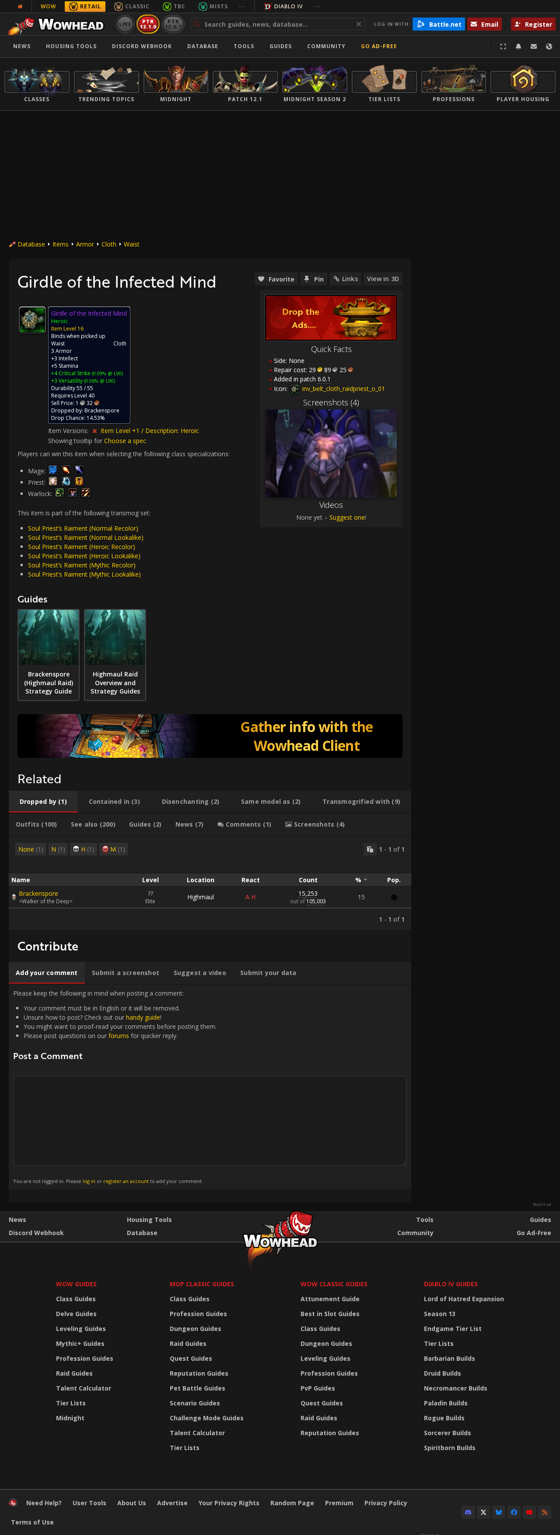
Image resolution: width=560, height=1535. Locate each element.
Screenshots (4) (331, 402)
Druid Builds (442, 1373)
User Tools (89, 1503)
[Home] (58, 24)
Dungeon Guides (195, 1328)
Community (326, 46)
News (22, 46)
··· (242, 6)
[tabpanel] (210, 883)
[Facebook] (514, 1512)
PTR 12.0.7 (173, 24)
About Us (131, 1503)
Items (60, 244)
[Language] (549, 46)
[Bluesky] (498, 1512)
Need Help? (44, 1503)
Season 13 (439, 1314)
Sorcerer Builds (447, 1433)
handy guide (143, 1017)
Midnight (70, 1418)
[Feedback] (533, 46)
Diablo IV (288, 6)
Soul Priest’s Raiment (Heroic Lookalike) (84, 556)
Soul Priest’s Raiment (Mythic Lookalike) (84, 574)
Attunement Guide (330, 1299)
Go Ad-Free (379, 46)
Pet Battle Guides (197, 1388)
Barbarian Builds (449, 1358)
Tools (425, 1219)
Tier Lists (71, 1403)
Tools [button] (244, 46)
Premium (339, 1503)
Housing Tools (149, 1219)
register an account (126, 1181)
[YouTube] (529, 1512)
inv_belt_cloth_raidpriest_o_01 (343, 388)
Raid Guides (74, 1373)
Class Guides (76, 1299)
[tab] (43, 802)
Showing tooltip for (76, 441)
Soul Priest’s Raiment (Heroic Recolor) (81, 546)
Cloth (109, 244)
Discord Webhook (142, 46)
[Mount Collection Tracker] (210, 736)
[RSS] (544, 1512)
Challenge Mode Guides (207, 1418)
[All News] (20, 6)
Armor (85, 244)
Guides (281, 46)
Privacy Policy (385, 1503)
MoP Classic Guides (202, 1284)
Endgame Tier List (453, 1328)
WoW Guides (76, 1284)
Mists (219, 6)
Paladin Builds (446, 1403)
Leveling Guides (81, 1328)
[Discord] (468, 1512)
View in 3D (383, 279)
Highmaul (200, 897)
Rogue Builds (444, 1418)
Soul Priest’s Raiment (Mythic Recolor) (82, 565)
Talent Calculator (83, 1388)
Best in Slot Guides (330, 1314)
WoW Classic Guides (334, 1284)
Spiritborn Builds (450, 1447)
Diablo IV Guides (451, 1284)
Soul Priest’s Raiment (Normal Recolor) (83, 528)
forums (118, 1036)
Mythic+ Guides (80, 1343)
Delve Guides (76, 1314)
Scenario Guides (195, 1403)
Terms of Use (32, 1522)
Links (350, 279)
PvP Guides (318, 1388)
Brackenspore (38, 893)
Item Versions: (69, 430)
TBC (180, 6)
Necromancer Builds (455, 1388)
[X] (483, 1512)
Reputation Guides (199, 1373)
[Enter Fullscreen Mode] (503, 46)
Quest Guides (191, 1358)
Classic (137, 6)
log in (89, 1181)
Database (202, 46)
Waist (132, 244)
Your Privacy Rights (229, 1503)
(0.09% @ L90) (107, 373)
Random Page (292, 1503)
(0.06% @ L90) (99, 380)
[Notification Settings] (518, 46)
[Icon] (32, 320)
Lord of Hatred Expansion (464, 1299)
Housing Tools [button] (71, 46)
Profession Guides (84, 1358)
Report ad (542, 1204)
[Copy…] (370, 849)
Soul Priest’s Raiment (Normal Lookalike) (86, 537)
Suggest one (347, 517)
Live (125, 24)
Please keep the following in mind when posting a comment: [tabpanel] (115, 1086)
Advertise (172, 1503)
